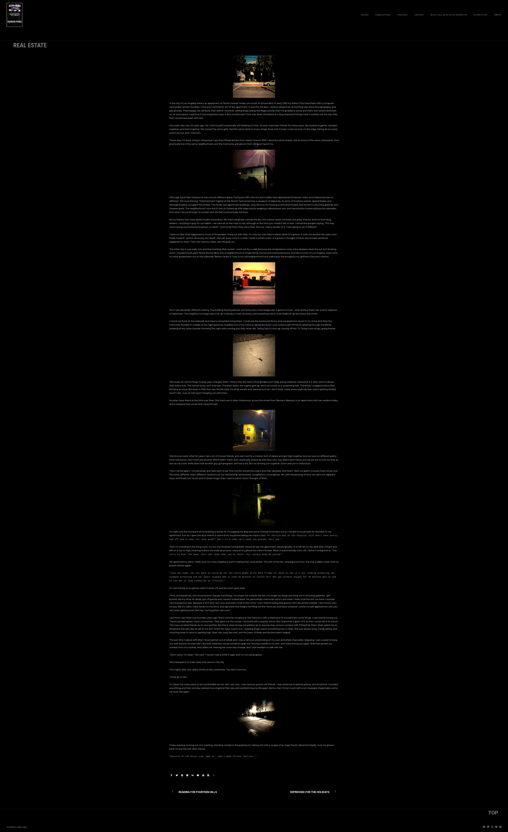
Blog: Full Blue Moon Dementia (449, 15)
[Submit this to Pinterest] (182, 775)
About (497, 15)
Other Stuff (480, 15)
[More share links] (214, 775)
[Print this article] (203, 775)
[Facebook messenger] (187, 775)
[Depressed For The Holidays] (312, 791)
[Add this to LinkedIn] (192, 775)
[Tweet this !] (177, 775)
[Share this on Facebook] (171, 775)
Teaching (402, 15)
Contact (419, 15)
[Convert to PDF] (208, 775)
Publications (382, 15)
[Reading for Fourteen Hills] (195, 791)
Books (365, 15)
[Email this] (198, 775)
